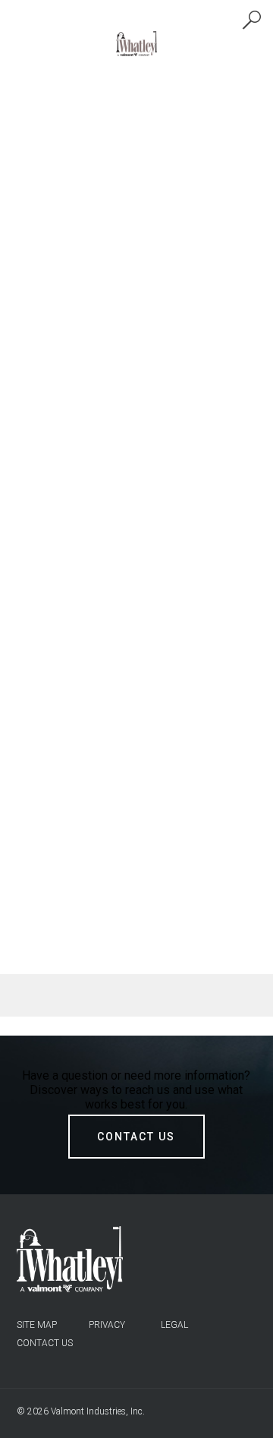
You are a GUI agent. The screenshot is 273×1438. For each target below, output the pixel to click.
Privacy (107, 1325)
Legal (174, 1325)
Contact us (45, 1343)
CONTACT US (136, 1137)
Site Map (37, 1325)
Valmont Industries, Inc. (98, 1411)
